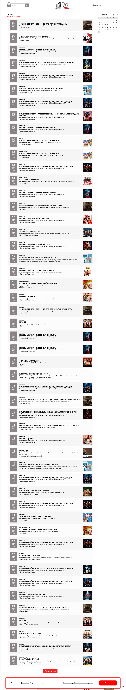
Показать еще (50, 671)
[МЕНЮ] (9, 5)
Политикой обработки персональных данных (78, 683)
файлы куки (25, 683)
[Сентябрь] (114, 14)
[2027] (117, 15)
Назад (11, 14)
